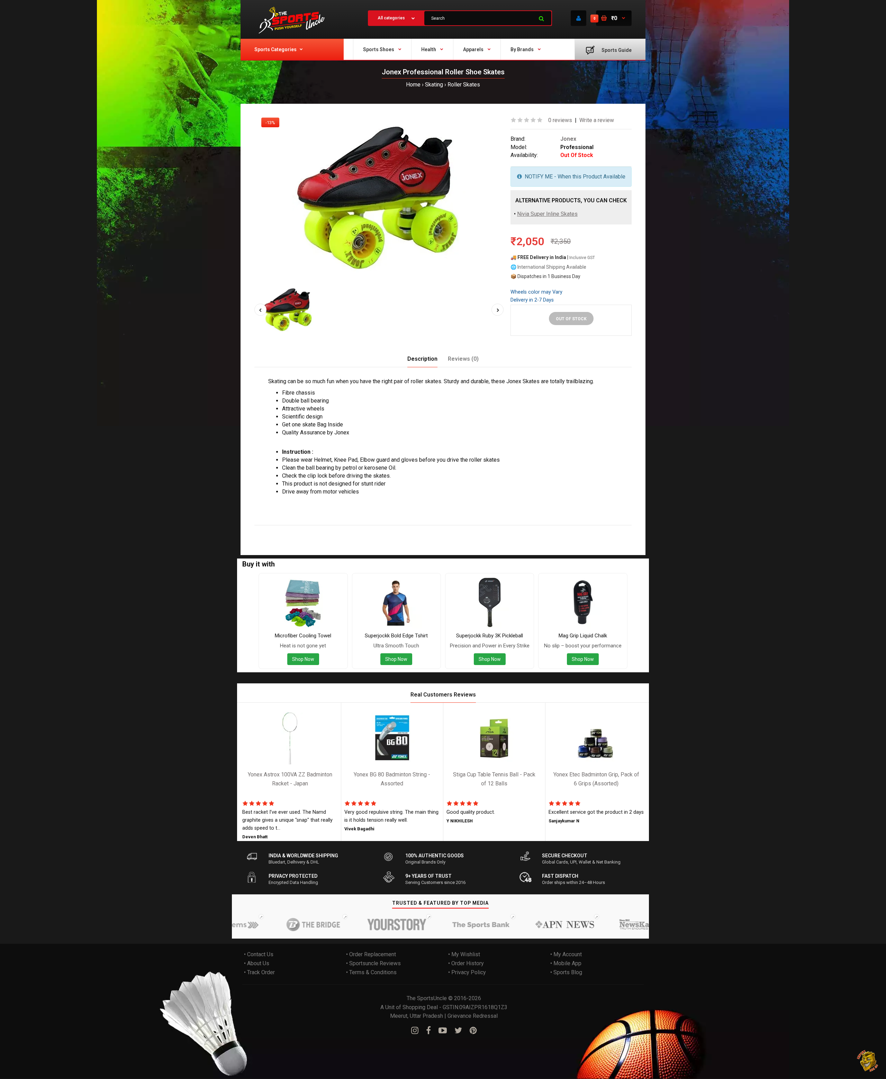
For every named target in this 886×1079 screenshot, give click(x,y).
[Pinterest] (473, 1030)
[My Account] (578, 18)
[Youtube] (443, 1030)
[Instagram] (414, 1030)
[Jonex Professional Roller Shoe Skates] (379, 197)
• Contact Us (258, 954)
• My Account (566, 954)
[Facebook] (428, 1030)
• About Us (256, 963)
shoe (339, 529)
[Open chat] (868, 1061)
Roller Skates (463, 84)
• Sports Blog (566, 972)
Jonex (568, 139)
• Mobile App (565, 963)
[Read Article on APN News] (537, 925)
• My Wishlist (464, 954)
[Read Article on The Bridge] (286, 925)
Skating (434, 84)
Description (422, 359)
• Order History (466, 963)
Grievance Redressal (472, 1016)
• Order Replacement (371, 954)
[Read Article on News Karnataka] (621, 925)
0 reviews (560, 120)
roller (325, 529)
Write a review (596, 120)
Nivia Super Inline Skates (547, 214)
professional (301, 529)
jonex (276, 529)
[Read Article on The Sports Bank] (454, 925)
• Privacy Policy (467, 972)
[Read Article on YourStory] (370, 925)
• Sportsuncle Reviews (373, 963)
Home (413, 84)
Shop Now (303, 659)
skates (356, 529)
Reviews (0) (463, 359)
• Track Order (259, 972)
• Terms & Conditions (371, 972)
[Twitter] (458, 1030)
